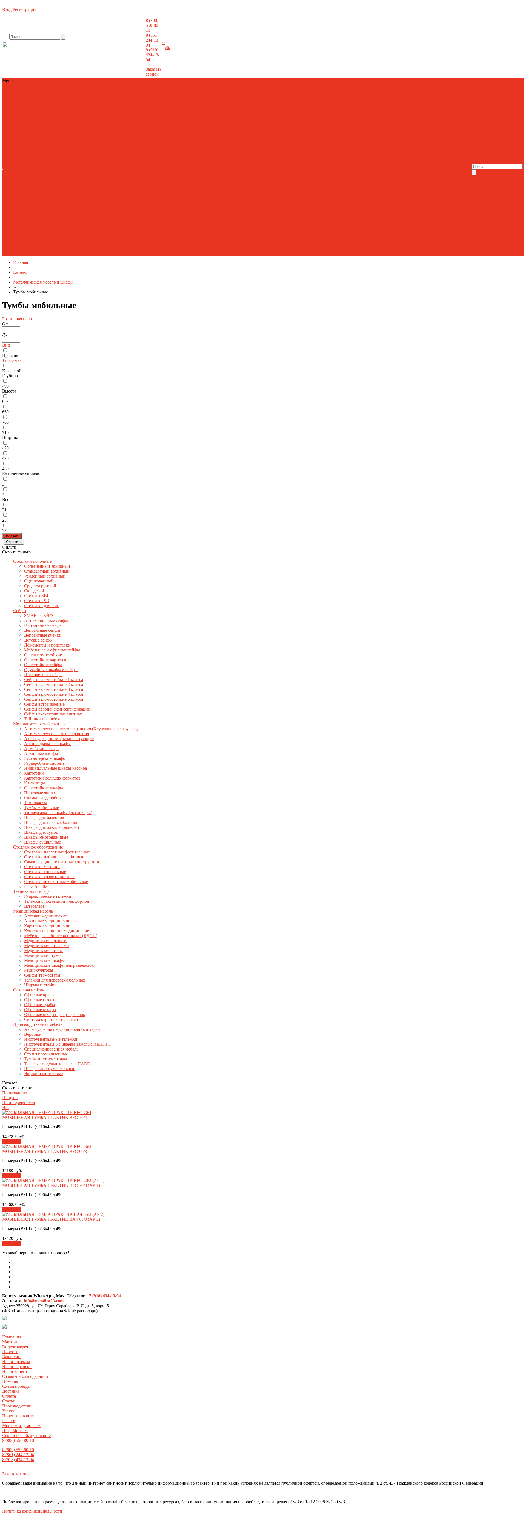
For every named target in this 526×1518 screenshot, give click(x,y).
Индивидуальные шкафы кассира (34, 159)
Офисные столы (50, 228)
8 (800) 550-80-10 (152, 25)
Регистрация (24, 9)
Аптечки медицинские (24, 203)
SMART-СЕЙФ (18, 120)
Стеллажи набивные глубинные (100, 179)
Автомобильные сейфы (54, 120)
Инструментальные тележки (125, 243)
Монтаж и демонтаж (258, 139)
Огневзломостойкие (126, 125)
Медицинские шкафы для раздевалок (79, 213)
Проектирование (254, 134)
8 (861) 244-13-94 (152, 40)
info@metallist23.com (130, 49)
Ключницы (155, 159)
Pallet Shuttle (191, 184)
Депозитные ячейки (172, 120)
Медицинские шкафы (23, 213)
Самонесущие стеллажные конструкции (168, 179)
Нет (5, 1107)
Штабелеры (128, 194)
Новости (398, 154)
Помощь (10, 1381)
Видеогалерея (376, 154)
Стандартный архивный (72, 105)
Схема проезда (421, 154)
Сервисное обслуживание (257, 147)
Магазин (354, 154)
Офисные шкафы (114, 228)
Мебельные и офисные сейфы (78, 125)
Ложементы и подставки (26, 125)
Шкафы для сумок (131, 169)
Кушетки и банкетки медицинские (187, 203)
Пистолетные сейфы (76, 130)
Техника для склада (187, 90)
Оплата (432, 159)
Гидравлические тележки (26, 194)
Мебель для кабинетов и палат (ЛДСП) (60, 935)
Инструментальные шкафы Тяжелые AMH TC (67, 1044)
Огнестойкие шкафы (186, 159)
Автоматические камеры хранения (151, 149)
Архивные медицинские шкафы (77, 203)
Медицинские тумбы (211, 208)
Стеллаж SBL (15, 110)
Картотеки (76, 159)
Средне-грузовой (185, 105)
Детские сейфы (207, 120)
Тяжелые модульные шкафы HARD (193, 248)
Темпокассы (68, 164)
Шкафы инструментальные (28, 253)
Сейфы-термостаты (163, 213)
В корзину (11, 1141)
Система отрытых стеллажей (51, 1019)
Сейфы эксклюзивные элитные (85, 139)
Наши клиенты (379, 164)
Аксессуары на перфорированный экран (41, 243)
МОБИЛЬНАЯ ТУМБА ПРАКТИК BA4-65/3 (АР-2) (51, 1219)
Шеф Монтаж (15, 1430)
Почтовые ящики (40, 792)
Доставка (416, 159)
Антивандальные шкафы (58, 154)
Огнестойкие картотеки (168, 125)
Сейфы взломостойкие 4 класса (77, 134)
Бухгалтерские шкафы (174, 154)
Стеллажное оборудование (143, 90)
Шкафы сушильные (212, 169)
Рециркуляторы (129, 213)
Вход (7, 9)
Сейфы (48, 90)
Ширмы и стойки (36, 218)
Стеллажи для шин (73, 110)
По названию (14, 1092)
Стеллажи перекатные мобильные (147, 184)
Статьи (414, 164)
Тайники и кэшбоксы (136, 139)
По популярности (18, 1102)
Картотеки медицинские (131, 203)
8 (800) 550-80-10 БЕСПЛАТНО (47, 50)
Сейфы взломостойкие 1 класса (126, 130)
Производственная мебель (73, 95)
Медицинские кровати (83, 208)
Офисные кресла (18, 228)
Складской (212, 105)
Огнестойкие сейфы (211, 125)
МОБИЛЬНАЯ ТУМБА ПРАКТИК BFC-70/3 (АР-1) (51, 1185)
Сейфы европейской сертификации (57, 709)
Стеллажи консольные (41, 184)
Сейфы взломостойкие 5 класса (137, 134)
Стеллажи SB (41, 110)
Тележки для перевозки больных (54, 980)
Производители (422, 169)
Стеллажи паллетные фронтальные (35, 179)
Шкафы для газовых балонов (30, 169)
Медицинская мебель (22, 199)
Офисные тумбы (81, 228)
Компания (11, 1337)
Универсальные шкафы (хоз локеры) (150, 164)
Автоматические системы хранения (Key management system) (60, 149)
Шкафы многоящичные (171, 169)
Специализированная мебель (37, 248)
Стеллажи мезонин (42, 866)
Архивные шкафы (136, 154)
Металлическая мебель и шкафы (86, 90)
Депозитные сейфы (135, 120)
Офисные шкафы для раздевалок (162, 228)
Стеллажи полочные (22, 90)
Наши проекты (379, 159)
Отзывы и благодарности (369, 169)
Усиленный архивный (117, 105)
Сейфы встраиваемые (188, 134)
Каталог (20, 272)
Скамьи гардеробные (36, 164)
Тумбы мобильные (98, 164)
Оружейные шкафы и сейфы (29, 130)
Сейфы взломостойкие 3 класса (53, 689)
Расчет (277, 134)
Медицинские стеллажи (127, 208)
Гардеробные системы (217, 154)
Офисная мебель (32, 95)
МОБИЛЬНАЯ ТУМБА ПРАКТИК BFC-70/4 (44, 1117)
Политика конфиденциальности (32, 1511)
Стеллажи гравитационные (88, 184)
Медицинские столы (170, 208)
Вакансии (355, 159)
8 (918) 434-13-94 (152, 55)
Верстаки (88, 243)
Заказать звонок (153, 71)
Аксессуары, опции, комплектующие (59, 738)
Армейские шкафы (100, 154)
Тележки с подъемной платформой (83, 194)
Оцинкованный (153, 105)
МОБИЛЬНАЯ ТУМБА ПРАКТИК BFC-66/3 (44, 1151)
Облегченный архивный (26, 105)
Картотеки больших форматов (115, 159)
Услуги (8, 1411)
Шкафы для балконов (205, 164)
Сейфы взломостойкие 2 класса (186, 130)
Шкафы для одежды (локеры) (85, 169)
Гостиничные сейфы (97, 120)
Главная (20, 262)
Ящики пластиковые (74, 253)
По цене (10, 1097)
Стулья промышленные (87, 248)
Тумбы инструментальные (134, 248)
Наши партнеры (17, 1366)
